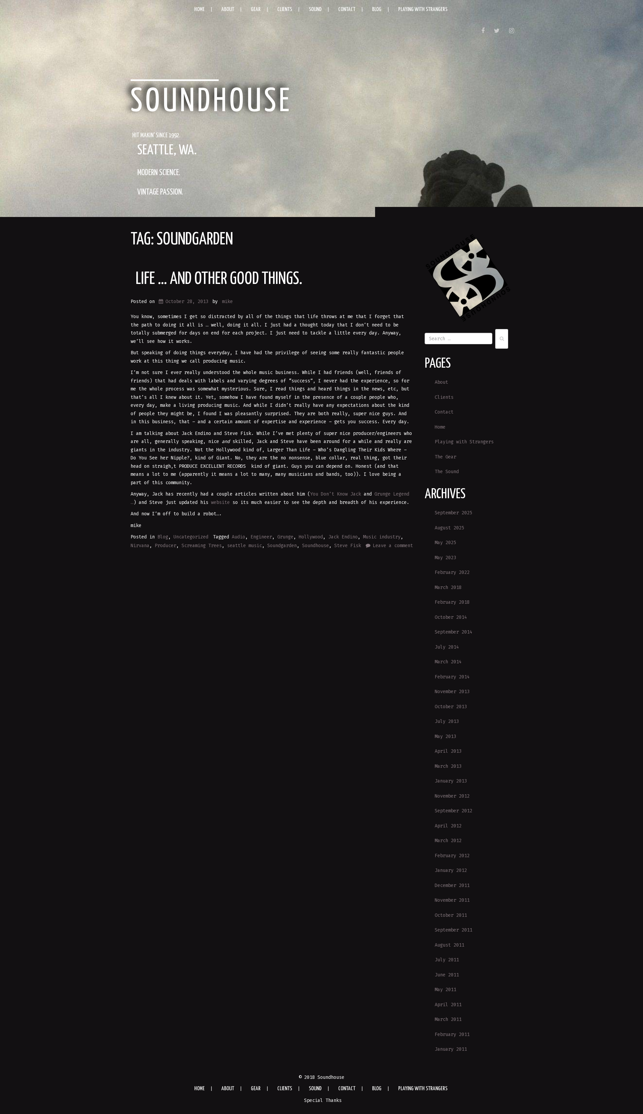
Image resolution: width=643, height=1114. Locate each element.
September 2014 (453, 632)
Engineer (261, 537)
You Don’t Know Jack (335, 494)
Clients (284, 9)
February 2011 (452, 1034)
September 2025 (453, 513)
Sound (315, 9)
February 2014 (452, 677)
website (220, 502)
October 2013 (451, 707)
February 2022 (452, 572)
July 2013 (447, 721)
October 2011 (451, 915)
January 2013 (451, 781)
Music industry (382, 537)
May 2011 (445, 989)
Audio (238, 537)
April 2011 (448, 1005)
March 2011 (448, 1019)
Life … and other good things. (219, 279)
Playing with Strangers (422, 9)
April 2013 (448, 751)
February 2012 (452, 856)
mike (227, 301)
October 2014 (451, 617)
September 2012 (453, 811)
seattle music (244, 545)
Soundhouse (212, 102)
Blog (376, 9)
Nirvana (140, 545)
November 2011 (452, 900)
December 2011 (452, 885)
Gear (256, 9)
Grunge (285, 537)
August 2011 (449, 945)
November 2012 (452, 796)
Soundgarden (282, 545)
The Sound (447, 471)
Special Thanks (323, 1100)
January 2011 (451, 1049)
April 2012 (448, 826)
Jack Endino (343, 537)
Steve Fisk (347, 545)
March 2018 (448, 587)
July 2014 (447, 647)
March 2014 (448, 662)
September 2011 (453, 930)
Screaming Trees (202, 545)
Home (199, 9)
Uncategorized (190, 537)
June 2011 (447, 975)
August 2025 (449, 528)
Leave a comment (393, 545)
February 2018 (452, 602)
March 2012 (448, 840)
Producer (165, 545)
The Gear (445, 457)
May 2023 (445, 558)
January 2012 (451, 870)
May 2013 (445, 736)
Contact (346, 9)
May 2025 (445, 542)
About (227, 9)
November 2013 (452, 691)
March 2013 (448, 766)
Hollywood (311, 537)
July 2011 (447, 960)
